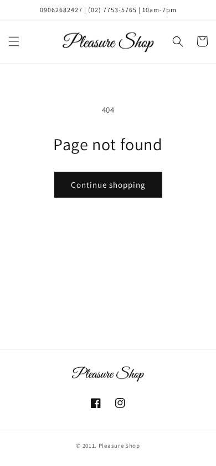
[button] (14, 41)
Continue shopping (108, 184)
